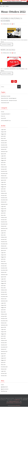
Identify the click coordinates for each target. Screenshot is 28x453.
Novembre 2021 (4, 243)
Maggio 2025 (3, 159)
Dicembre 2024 (4, 170)
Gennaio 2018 (4, 342)
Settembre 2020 (4, 274)
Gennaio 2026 (4, 142)
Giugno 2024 (3, 183)
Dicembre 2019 (4, 293)
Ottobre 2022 (3, 225)
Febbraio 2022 (4, 236)
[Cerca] (19, 86)
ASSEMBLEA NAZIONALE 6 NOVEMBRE (11, 19)
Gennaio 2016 (4, 372)
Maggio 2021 (3, 256)
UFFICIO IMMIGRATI (5, 119)
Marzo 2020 (3, 287)
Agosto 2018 (3, 326)
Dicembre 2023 (4, 197)
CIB (13, 23)
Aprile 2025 (3, 162)
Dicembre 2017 (4, 344)
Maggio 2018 (3, 333)
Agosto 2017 (3, 353)
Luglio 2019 (3, 302)
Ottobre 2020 (3, 271)
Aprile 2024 (3, 188)
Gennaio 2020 (4, 291)
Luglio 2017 (3, 355)
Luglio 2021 (3, 252)
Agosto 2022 (3, 230)
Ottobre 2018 (3, 322)
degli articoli (4, 386)
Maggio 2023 (3, 210)
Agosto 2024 (3, 179)
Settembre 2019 (4, 300)
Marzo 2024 (3, 190)
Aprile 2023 (3, 212)
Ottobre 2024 (3, 175)
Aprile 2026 (3, 135)
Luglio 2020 (3, 278)
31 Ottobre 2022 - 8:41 (6, 23)
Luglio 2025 (3, 155)
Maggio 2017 (3, 359)
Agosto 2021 (3, 249)
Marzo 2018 (3, 337)
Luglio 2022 (3, 232)
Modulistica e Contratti (5, 95)
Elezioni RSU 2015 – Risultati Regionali (8, 97)
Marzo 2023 (3, 214)
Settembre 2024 (4, 177)
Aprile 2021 (3, 258)
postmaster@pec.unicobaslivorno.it (14, 402)
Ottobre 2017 (3, 348)
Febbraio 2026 (4, 140)
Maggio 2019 (3, 306)
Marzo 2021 (3, 260)
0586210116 (17, 399)
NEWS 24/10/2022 (8, 49)
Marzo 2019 (3, 311)
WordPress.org (4, 390)
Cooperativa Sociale (5, 113)
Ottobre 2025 (3, 148)
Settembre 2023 (4, 203)
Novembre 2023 (4, 199)
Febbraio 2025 (4, 166)
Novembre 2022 (4, 223)
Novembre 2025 (4, 146)
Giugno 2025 (3, 157)
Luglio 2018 (3, 328)
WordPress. (18, 404)
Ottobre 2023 (3, 201)
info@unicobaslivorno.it (14, 400)
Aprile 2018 (3, 335)
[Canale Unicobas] (15, 81)
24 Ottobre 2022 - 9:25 (6, 52)
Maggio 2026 (3, 133)
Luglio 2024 (3, 181)
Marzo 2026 (3, 137)
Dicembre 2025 (4, 144)
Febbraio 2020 (4, 289)
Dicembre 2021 (4, 241)
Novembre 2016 (4, 366)
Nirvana (13, 404)
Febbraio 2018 (4, 339)
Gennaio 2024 (4, 194)
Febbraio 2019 (4, 313)
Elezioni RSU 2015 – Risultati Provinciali (9, 99)
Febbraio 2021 (4, 263)
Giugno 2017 (3, 357)
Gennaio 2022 (4, 238)
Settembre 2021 (4, 247)
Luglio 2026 (3, 129)
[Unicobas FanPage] (12, 81)
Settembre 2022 (4, 227)
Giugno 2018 (3, 331)
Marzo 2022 (3, 234)
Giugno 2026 (3, 131)
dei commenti (4, 388)
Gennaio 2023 (4, 219)
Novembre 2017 (4, 346)
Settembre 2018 (4, 324)
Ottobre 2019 (3, 298)
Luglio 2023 (3, 205)
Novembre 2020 (4, 269)
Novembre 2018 (4, 320)
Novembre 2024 (4, 173)
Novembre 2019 (4, 295)
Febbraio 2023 (4, 216)
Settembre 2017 (4, 350)
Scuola (14, 52)
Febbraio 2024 (4, 192)
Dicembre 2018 (4, 317)
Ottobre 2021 (3, 245)
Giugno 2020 (3, 280)
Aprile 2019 (3, 309)
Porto (2, 115)
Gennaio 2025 (4, 168)
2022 (3, 6)
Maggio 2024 (3, 186)
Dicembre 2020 (4, 267)
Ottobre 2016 (3, 368)
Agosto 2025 (3, 153)
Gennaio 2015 (4, 375)
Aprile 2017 (3, 361)
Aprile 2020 (3, 285)
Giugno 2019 (3, 304)
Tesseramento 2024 (5, 102)
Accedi (2, 384)
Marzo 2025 (3, 164)
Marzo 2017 (3, 364)
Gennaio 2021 (4, 265)
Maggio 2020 (3, 282)
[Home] (0, 6)
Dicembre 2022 (4, 221)
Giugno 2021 (3, 254)
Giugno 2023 (3, 208)
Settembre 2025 (4, 151)
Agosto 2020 (3, 276)
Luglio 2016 (3, 370)
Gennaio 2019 (4, 315)
